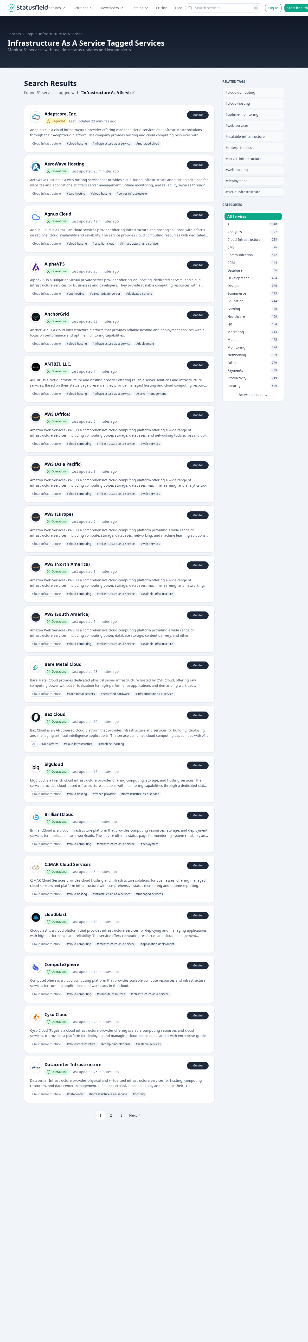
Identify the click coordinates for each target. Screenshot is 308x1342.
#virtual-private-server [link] (105, 294)
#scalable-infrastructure (245, 136)
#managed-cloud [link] (147, 143)
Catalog (137, 8)
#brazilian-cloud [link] (103, 244)
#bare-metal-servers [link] (81, 694)
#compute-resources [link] (111, 994)
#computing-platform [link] (115, 1044)
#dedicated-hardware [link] (115, 694)
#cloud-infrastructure (242, 192)
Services (14, 34)
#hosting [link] (139, 1094)
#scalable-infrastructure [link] (157, 594)
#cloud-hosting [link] (77, 143)
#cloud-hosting (237, 103)
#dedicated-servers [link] (139, 294)
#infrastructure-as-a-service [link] (111, 143)
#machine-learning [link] (111, 744)
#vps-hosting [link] (75, 294)
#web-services (237, 125)
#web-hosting (236, 169)
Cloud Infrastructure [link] (46, 143)
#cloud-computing (240, 92)
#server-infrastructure (243, 158)
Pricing (161, 8)
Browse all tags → (253, 394)
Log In (273, 8)
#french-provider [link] (104, 794)
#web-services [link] (150, 444)
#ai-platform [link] (49, 744)
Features (54, 8)
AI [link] (33, 744)
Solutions (80, 8)
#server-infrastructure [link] (132, 193)
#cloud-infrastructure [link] (78, 744)
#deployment (236, 180)
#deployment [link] (145, 344)
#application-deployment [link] (157, 944)
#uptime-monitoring (241, 114)
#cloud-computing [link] (79, 444)
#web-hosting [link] (76, 193)
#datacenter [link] (75, 1094)
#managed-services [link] (149, 894)
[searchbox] (223, 8)
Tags (30, 34)
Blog (178, 8)
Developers (110, 8)
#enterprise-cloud (240, 147)
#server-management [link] (151, 394)
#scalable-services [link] (148, 1044)
